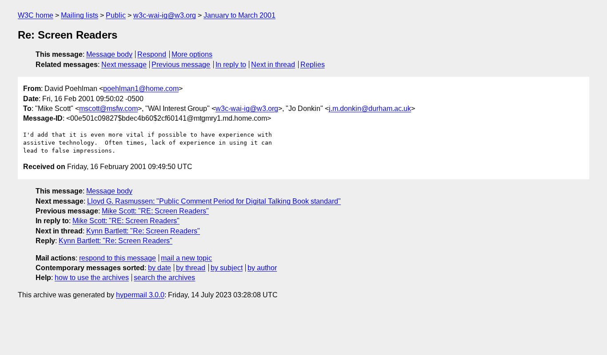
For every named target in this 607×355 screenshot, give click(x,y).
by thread (190, 268)
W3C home (35, 15)
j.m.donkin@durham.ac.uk (370, 108)
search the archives (164, 277)
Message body (109, 54)
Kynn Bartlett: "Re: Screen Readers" (143, 231)
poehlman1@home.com (141, 88)
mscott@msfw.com (108, 108)
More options (192, 54)
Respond (151, 54)
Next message (124, 64)
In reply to (231, 64)
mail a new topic (186, 258)
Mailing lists (79, 15)
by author (262, 268)
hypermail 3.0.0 (140, 295)
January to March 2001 (240, 15)
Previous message (181, 64)
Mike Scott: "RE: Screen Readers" (155, 211)
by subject (227, 268)
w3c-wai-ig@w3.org (164, 15)
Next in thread (273, 64)
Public (116, 15)
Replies (312, 64)
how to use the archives (92, 277)
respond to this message (117, 258)
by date (159, 268)
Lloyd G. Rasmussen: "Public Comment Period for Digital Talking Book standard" (214, 201)
